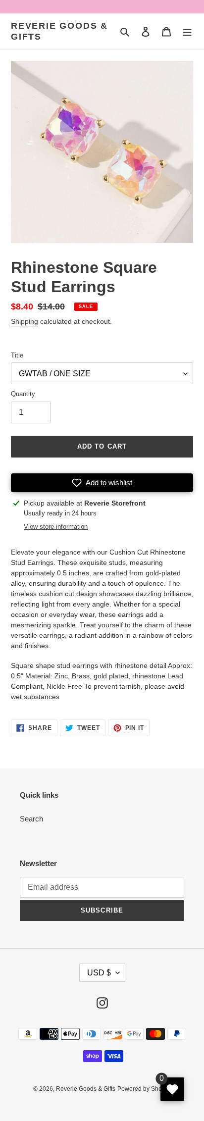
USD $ (99, 972)
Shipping (24, 321)
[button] (102, 482)
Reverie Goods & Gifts (59, 31)
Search (31, 819)
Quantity (23, 394)
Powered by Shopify (144, 1088)
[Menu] (187, 31)
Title (17, 355)
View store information (56, 526)
